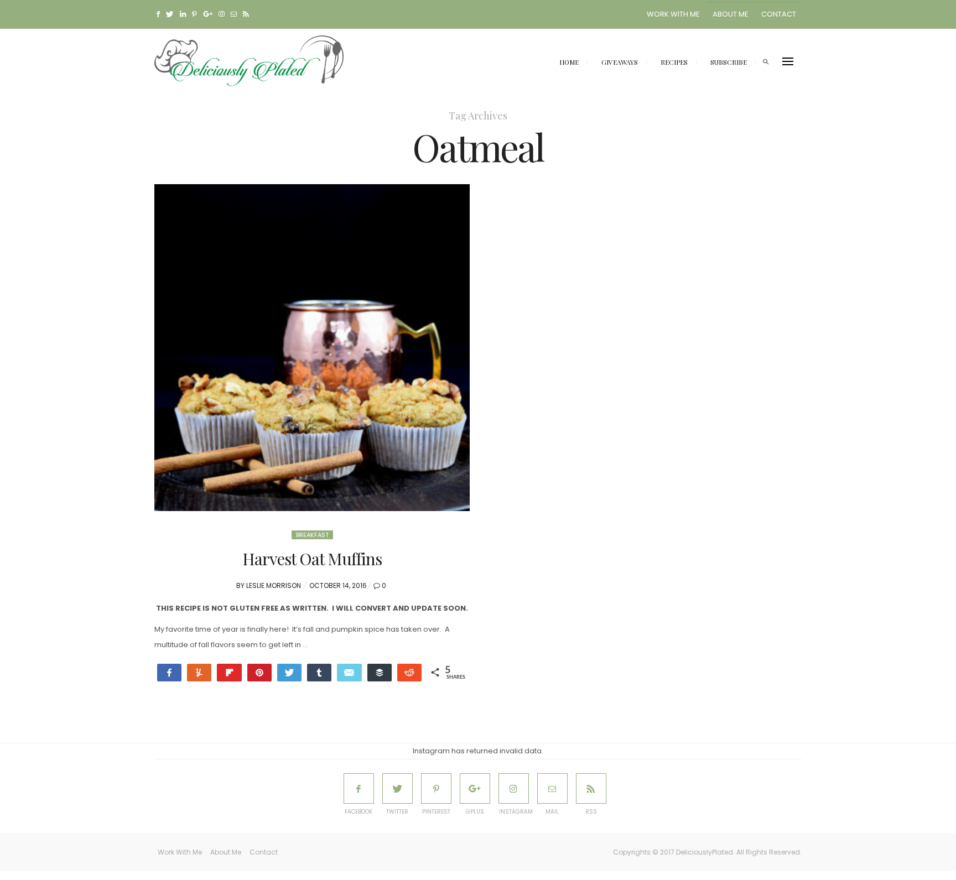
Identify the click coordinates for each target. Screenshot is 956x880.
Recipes (674, 62)
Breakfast (312, 534)
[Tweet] (289, 672)
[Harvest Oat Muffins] (312, 347)
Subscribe (728, 62)
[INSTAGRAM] (513, 788)
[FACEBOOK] (359, 788)
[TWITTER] (397, 788)
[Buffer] (379, 672)
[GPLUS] (475, 788)
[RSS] (591, 788)
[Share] (319, 672)
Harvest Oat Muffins (312, 559)
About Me (731, 14)
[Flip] (229, 672)
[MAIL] (552, 788)
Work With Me (673, 14)
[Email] (349, 672)
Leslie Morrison (273, 585)
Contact (778, 14)
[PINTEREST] (436, 788)
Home (569, 62)
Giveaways (619, 62)
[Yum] (199, 672)
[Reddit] (409, 672)
